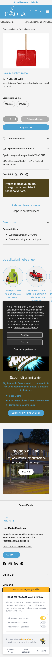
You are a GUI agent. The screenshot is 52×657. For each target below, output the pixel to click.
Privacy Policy (15, 611)
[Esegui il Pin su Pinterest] (26, 174)
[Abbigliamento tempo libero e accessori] (13, 276)
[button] (42, 12)
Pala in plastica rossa (27, 29)
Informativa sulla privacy (26, 327)
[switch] (43, 618)
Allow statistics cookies (18, 622)
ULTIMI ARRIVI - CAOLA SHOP (26, 413)
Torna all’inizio (26, 505)
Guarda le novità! (36, 2)
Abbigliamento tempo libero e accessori (13, 294)
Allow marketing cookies (18, 627)
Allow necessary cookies (18, 618)
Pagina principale (9, 29)
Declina (24, 342)
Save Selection (26, 650)
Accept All (41, 651)
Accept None (10, 650)
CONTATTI (11, 555)
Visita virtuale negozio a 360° (17, 546)
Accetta (25, 335)
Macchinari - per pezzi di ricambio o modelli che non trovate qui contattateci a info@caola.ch (36, 299)
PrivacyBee (26, 639)
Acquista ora (26, 127)
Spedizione (22, 83)
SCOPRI (26, 472)
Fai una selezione (35, 119)
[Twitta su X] (16, 174)
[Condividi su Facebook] (21, 174)
